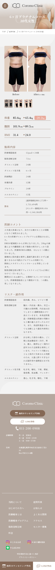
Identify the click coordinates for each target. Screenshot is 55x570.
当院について (15, 502)
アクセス (37, 520)
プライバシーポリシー (27, 557)
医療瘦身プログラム (18, 520)
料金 (11, 532)
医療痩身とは (15, 514)
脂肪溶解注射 (15, 526)
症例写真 (37, 502)
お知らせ (37, 508)
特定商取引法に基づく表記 (27, 554)
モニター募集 (39, 526)
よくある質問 (39, 514)
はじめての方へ (16, 508)
